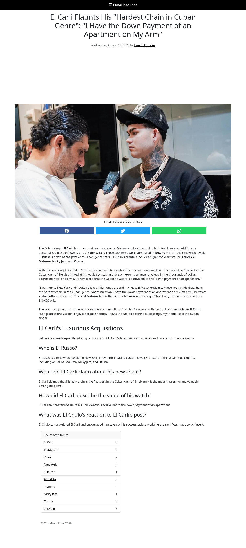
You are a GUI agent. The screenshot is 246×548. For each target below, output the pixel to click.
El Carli (48, 442)
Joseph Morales (144, 45)
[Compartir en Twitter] (123, 230)
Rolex (47, 457)
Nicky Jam (50, 494)
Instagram (51, 450)
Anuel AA (50, 479)
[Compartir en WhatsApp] (179, 230)
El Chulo (49, 509)
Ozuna (48, 501)
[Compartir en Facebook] (67, 230)
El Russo (49, 472)
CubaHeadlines (124, 5)
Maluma (49, 487)
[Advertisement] (123, 77)
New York (50, 464)
